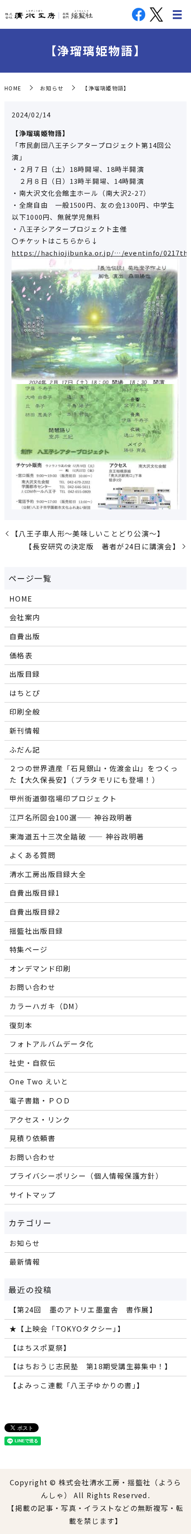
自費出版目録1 (34, 892)
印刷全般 (24, 711)
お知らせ (52, 88)
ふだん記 (24, 749)
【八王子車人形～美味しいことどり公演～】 (88, 533)
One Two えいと (38, 1081)
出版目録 (24, 673)
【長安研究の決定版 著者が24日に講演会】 (102, 546)
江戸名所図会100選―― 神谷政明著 (70, 817)
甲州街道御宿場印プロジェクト (63, 798)
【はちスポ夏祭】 (40, 1347)
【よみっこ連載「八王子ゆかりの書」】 (76, 1385)
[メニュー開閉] (177, 14)
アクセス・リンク (39, 1119)
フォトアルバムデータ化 (51, 1043)
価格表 (20, 655)
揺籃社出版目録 (36, 930)
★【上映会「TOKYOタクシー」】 (67, 1328)
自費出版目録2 (34, 911)
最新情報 (24, 1261)
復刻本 (20, 1025)
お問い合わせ (32, 987)
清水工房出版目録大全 (47, 874)
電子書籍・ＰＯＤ (40, 1100)
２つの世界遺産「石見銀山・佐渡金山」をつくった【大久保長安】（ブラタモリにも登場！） (93, 774)
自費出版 (24, 636)
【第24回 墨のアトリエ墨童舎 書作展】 (83, 1309)
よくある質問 (32, 855)
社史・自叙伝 (32, 1062)
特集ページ (28, 949)
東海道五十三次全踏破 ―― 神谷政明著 (76, 836)
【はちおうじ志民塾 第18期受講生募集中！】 (90, 1366)
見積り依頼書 (32, 1138)
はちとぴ (24, 692)
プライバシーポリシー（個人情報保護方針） (86, 1175)
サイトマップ (32, 1194)
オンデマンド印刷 (40, 968)
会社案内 (24, 617)
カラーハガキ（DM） (46, 1006)
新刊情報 (24, 730)
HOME (12, 88)
